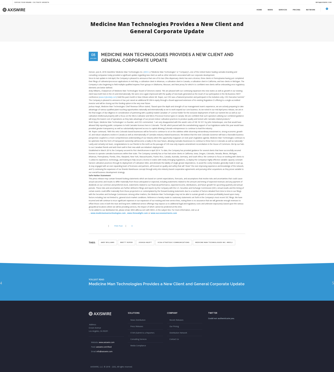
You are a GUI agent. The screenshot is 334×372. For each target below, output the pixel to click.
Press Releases (136, 326)
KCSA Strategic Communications (173, 242)
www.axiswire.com (106, 342)
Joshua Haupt (145, 242)
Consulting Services (138, 339)
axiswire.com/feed (104, 347)
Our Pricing (174, 326)
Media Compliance (138, 345)
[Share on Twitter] (94, 226)
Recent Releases (176, 320)
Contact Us (174, 339)
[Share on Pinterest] (102, 226)
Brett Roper (126, 242)
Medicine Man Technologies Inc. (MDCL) (214, 242)
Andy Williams (107, 242)
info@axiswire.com (324, 2)
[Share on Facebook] (90, 226)
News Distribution (137, 320)
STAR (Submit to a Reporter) (142, 332)
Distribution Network (178, 332)
